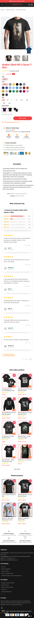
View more (17, 469)
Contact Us (4, 589)
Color (3, 81)
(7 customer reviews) (14, 71)
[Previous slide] (3, 33)
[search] (29, 5)
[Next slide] (31, 33)
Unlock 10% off (3, 611)
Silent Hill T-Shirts (21, 9)
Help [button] (31, 616)
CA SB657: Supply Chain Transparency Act (11, 575)
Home (2, 9)
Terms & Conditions (6, 569)
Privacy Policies (5, 571)
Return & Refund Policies (7, 587)
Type (3, 76)
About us (3, 566)
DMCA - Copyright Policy (7, 573)
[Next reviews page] (30, 359)
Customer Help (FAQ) (6, 591)
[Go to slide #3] (25, 58)
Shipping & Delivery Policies (7, 582)
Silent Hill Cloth (10, 9)
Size (3, 97)
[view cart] (32, 5)
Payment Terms (5, 585)
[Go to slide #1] (9, 58)
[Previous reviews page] (23, 359)
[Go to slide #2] (17, 58)
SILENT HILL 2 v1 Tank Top (24, 460)
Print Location (5, 105)
